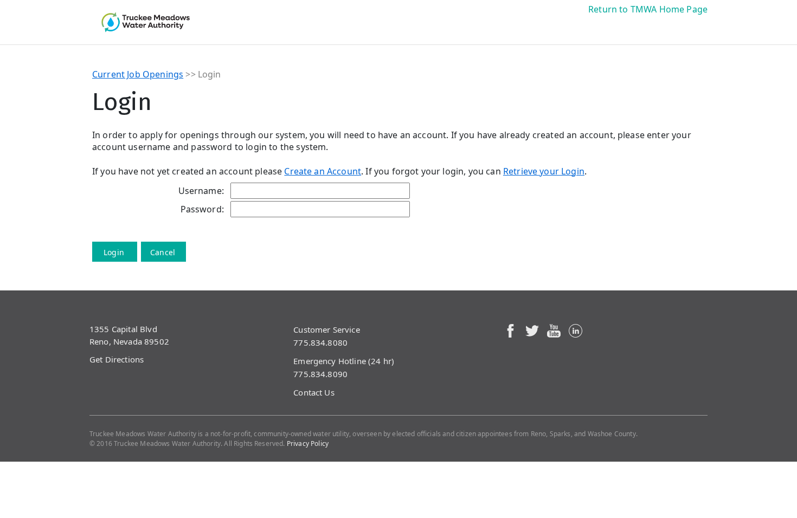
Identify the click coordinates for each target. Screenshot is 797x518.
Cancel (162, 252)
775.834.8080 (320, 342)
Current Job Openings (137, 74)
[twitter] (532, 329)
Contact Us (314, 392)
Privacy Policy (308, 443)
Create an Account (322, 171)
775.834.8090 (320, 373)
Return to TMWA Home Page (648, 9)
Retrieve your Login (543, 171)
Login (113, 252)
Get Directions (116, 359)
